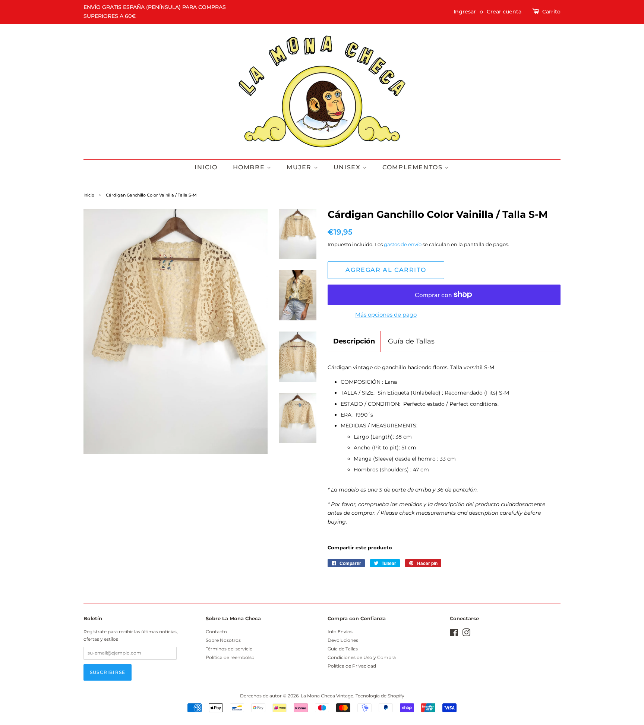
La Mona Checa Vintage (327, 696)
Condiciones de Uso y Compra (362, 657)
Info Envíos (340, 631)
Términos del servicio (229, 649)
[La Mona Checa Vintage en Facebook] (454, 634)
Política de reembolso (230, 657)
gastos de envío (403, 244)
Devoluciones (343, 640)
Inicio (206, 167)
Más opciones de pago (386, 314)
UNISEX (348, 167)
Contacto (216, 631)
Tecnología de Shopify (380, 696)
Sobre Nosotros (223, 640)
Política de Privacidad (352, 666)
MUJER (300, 167)
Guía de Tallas (411, 341)
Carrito (551, 11)
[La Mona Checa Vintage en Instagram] (466, 634)
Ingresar (465, 11)
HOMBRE (250, 167)
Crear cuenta (504, 11)
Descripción (354, 341)
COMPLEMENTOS (413, 167)
